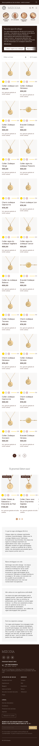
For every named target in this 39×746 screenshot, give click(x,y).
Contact (23, 680)
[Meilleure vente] (6, 15)
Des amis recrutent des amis (10, 692)
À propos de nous (7, 680)
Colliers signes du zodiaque (14, 48)
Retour (23, 689)
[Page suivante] (24, 455)
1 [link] (14, 455)
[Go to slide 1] (17, 519)
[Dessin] (33, 15)
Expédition (24, 686)
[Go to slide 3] (22, 519)
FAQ (22, 683)
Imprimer (4, 711)
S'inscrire (32, 727)
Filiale (3, 695)
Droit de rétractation (7, 703)
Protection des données (9, 709)
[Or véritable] (15, 15)
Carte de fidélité (6, 689)
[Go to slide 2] (19, 519)
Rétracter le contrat (9, 715)
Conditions (5, 706)
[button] (36, 8)
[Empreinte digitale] (24, 15)
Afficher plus (7, 44)
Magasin (4, 686)
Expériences (5, 683)
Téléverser (24, 692)
